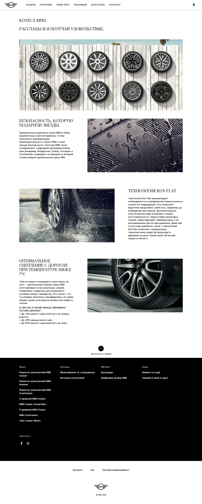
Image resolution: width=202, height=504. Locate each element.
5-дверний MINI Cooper (32, 410)
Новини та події (151, 372)
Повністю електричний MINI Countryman (35, 392)
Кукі (92, 470)
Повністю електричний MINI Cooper (35, 374)
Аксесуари (107, 372)
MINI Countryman (28, 415)
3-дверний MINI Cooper (32, 399)
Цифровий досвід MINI (114, 378)
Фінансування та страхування (77, 372)
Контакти (77, 470)
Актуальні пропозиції (72, 378)
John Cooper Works (30, 421)
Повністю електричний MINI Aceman (35, 383)
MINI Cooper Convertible (32, 404)
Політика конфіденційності (116, 470)
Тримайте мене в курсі (155, 378)
